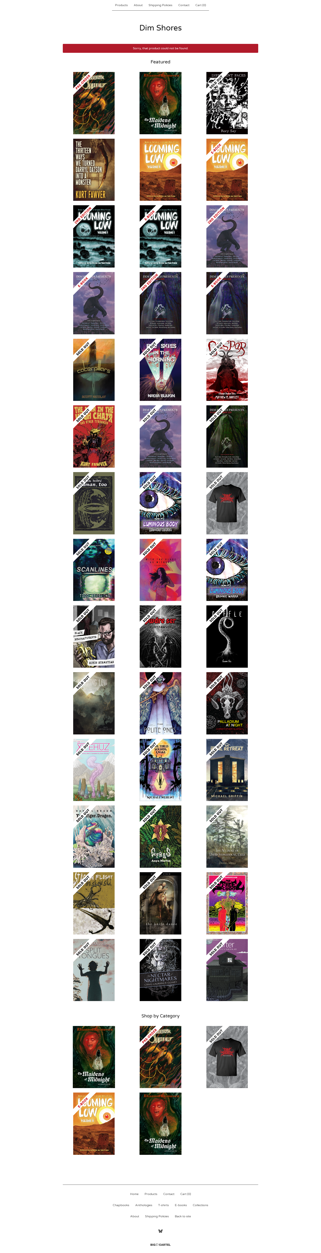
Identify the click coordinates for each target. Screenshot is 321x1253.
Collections (200, 1205)
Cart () (200, 5)
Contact (183, 5)
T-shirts (163, 1205)
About (138, 5)
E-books (181, 1205)
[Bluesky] (160, 1231)
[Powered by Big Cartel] (160, 1244)
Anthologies (143, 1205)
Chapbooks (121, 1205)
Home (134, 1194)
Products (121, 5)
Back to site (183, 1216)
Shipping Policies (160, 5)
